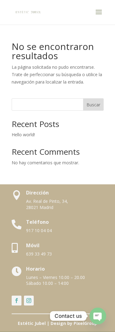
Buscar (93, 105)
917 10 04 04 (39, 230)
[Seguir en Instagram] (29, 300)
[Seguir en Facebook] (16, 300)
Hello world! (23, 134)
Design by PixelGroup (74, 323)
